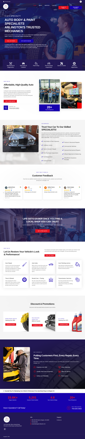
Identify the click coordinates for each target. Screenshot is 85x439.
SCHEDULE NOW (37, 325)
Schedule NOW (11, 324)
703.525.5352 (14, 108)
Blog (55, 9)
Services (47, 5)
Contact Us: (12, 106)
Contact (54, 5)
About (40, 5)
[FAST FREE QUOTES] (69, 408)
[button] (81, 193)
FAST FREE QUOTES (76, 406)
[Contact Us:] (6, 108)
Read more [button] (27, 197)
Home (34, 5)
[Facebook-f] (81, 2)
